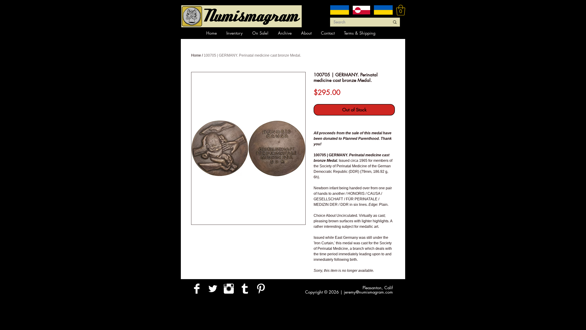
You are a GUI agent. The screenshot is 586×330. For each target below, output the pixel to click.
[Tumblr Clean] (245, 288)
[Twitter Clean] (213, 288)
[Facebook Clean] (197, 288)
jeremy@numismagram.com (368, 292)
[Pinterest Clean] (261, 288)
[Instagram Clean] (229, 288)
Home (196, 55)
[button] (400, 10)
